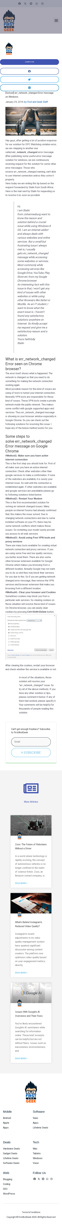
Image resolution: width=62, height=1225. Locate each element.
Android (7, 1118)
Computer (29, 62)
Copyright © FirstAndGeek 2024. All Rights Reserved (31, 1217)
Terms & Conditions (31, 1212)
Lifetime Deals (40, 1127)
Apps (6, 1127)
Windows (37, 1158)
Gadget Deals (10, 1153)
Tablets (37, 1153)
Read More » (21, 883)
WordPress (9, 1194)
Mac (35, 1149)
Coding (6, 1184)
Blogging (7, 1179)
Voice (36, 1163)
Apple (6, 1123)
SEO (5, 1189)
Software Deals (11, 1163)
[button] (56, 20)
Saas (35, 1118)
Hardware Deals (11, 1149)
